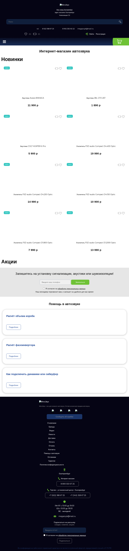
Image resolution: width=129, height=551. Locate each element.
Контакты (51, 449)
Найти (120, 21)
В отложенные (60, 68)
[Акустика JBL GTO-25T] (96, 82)
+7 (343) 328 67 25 (78, 495)
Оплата (52, 442)
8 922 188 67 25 (48, 29)
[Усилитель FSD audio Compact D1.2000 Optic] (96, 227)
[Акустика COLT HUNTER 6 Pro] (33, 130)
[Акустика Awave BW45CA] (33, 82)
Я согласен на (65, 289)
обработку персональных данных (71, 289)
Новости (52, 434)
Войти (91, 34)
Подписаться (64, 541)
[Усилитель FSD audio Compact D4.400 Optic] (96, 130)
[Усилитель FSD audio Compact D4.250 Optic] (33, 178)
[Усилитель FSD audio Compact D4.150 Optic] (96, 178)
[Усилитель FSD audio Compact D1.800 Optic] (33, 227)
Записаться (80, 282)
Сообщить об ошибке (64, 417)
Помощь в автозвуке (51, 453)
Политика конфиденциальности (52, 465)
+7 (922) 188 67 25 (57, 495)
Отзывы (52, 446)
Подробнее (13, 327)
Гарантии (51, 461)
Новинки (12, 59)
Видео (51, 431)
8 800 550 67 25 (68, 484)
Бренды (52, 427)
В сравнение (57, 68)
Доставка (51, 438)
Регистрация (100, 34)
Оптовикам (52, 457)
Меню (4, 41)
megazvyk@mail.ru (85, 29)
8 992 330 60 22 (68, 29)
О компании (51, 423)
